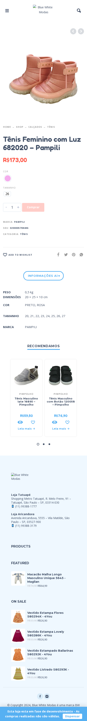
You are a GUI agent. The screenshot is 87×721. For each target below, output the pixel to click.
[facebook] (40, 696)
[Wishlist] (33, 422)
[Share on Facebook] (57, 254)
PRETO (30, 305)
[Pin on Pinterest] (72, 254)
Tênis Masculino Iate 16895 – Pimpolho (26, 401)
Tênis (51, 126)
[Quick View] (20, 422)
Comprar (33, 207)
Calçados (35, 126)
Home (7, 126)
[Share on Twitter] (65, 254)
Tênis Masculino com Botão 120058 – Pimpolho (61, 401)
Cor (5, 171)
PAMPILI (19, 221)
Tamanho (9, 187)
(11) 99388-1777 (26, 506)
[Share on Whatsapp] (80, 254)
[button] (7, 10)
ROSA (41, 305)
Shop (19, 126)
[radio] (7, 178)
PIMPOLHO (26, 393)
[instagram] (47, 696)
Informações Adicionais (42, 276)
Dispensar (72, 716)
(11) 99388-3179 (26, 526)
